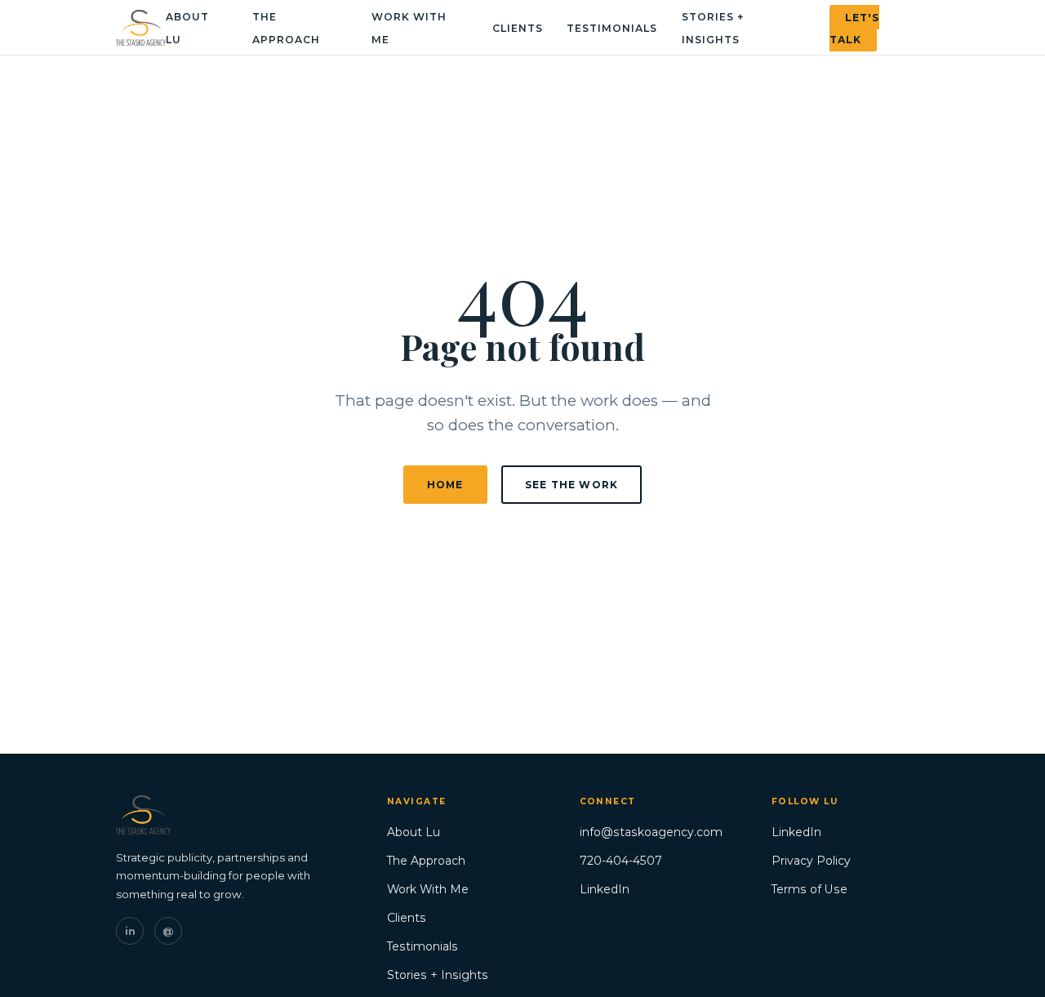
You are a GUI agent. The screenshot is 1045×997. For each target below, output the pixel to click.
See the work (571, 484)
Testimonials (612, 28)
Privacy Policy (811, 860)
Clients (517, 28)
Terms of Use (809, 889)
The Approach (426, 860)
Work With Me (428, 889)
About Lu (413, 832)
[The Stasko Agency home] (141, 28)
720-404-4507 (621, 860)
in (130, 931)
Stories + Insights (437, 974)
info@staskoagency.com (651, 832)
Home (445, 484)
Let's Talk (854, 28)
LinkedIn (604, 889)
